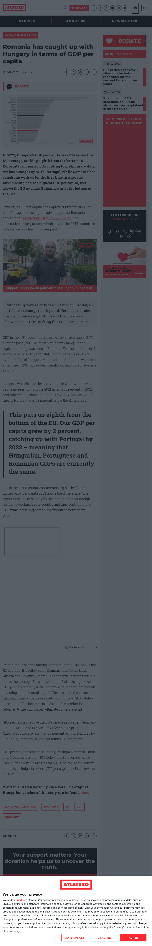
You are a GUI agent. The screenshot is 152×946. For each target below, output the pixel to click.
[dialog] (76, 911)
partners (22, 900)
